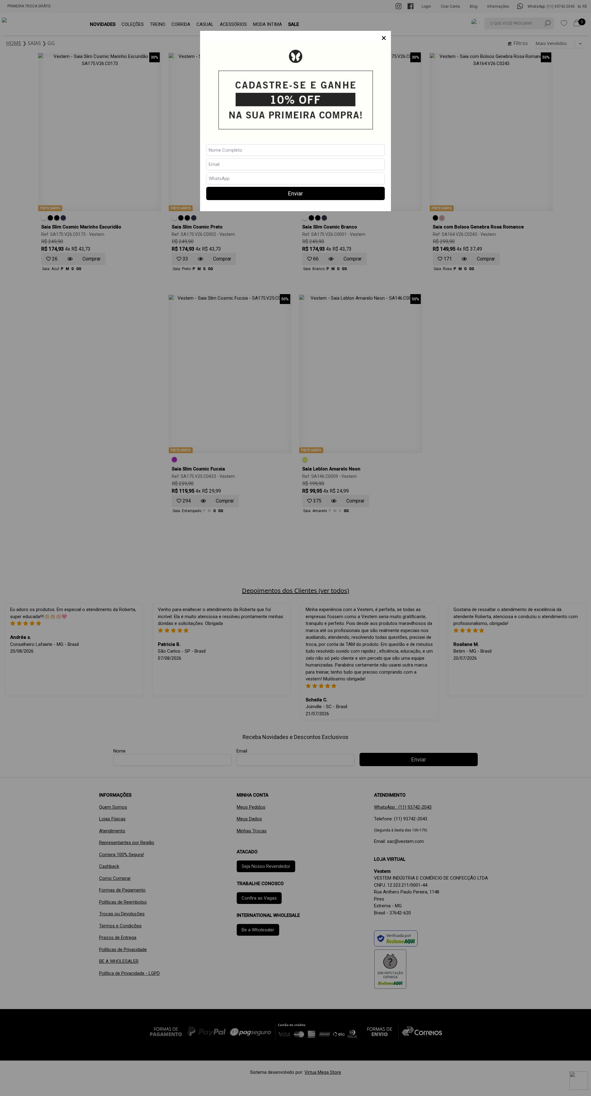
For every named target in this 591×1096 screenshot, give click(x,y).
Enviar (295, 193)
